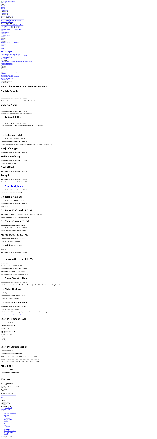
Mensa (5, 416)
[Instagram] (9, 437)
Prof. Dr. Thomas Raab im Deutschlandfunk (12, 20)
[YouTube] (6, 437)
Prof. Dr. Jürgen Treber (7, 22)
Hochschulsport (8, 419)
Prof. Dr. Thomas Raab (7, 16)
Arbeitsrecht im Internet (7, 63)
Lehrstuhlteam (4, 10)
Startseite (3, 5)
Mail (2, 397)
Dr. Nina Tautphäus (12, 186)
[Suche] (16, 72)
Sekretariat (3, 33)
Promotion (3, 44)
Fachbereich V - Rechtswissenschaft (10, 76)
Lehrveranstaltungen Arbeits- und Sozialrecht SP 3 (14, 55)
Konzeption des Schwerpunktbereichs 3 (11, 54)
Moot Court (4, 58)
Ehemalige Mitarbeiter (6, 35)
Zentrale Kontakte (5, 409)
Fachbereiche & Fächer (7, 75)
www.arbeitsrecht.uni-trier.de (8, 395)
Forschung (3, 36)
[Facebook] (2, 437)
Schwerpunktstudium (6, 51)
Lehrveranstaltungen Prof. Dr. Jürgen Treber (12, 25)
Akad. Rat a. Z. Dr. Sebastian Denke (10, 26)
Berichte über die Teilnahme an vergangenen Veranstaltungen (16, 61)
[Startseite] (8, 1)
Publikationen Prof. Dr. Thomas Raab (10, 42)
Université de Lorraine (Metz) (8, 30)
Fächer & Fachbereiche (10, 413)
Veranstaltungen (5, 32)
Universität (3, 73)
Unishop (6, 421)
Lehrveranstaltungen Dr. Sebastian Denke (11, 29)
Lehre (2, 45)
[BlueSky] (4, 437)
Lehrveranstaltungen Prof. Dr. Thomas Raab (12, 19)
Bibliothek (6, 415)
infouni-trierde (8, 408)
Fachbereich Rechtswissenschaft (12, 314)
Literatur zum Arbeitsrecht (7, 57)
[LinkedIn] (11, 437)
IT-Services (7, 418)
